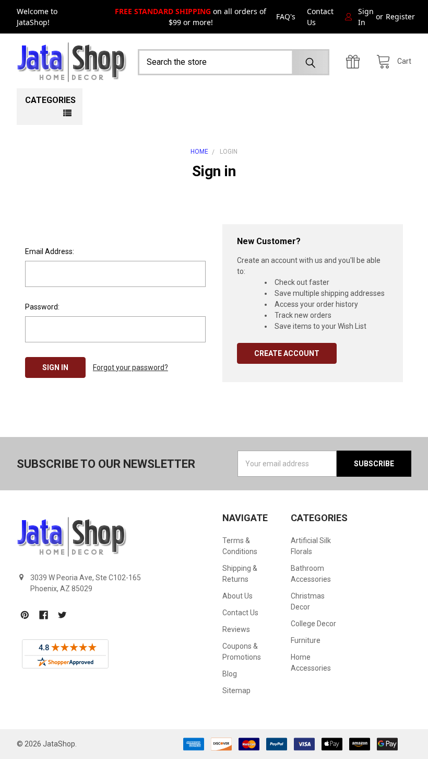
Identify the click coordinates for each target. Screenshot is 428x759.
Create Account (286, 353)
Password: (42, 307)
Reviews (236, 629)
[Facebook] (43, 615)
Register (400, 16)
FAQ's (285, 16)
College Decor (313, 623)
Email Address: (49, 251)
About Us (237, 596)
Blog (229, 674)
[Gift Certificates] (355, 61)
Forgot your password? (130, 367)
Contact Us (320, 16)
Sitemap (236, 690)
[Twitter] (62, 615)
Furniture (305, 640)
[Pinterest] (25, 615)
